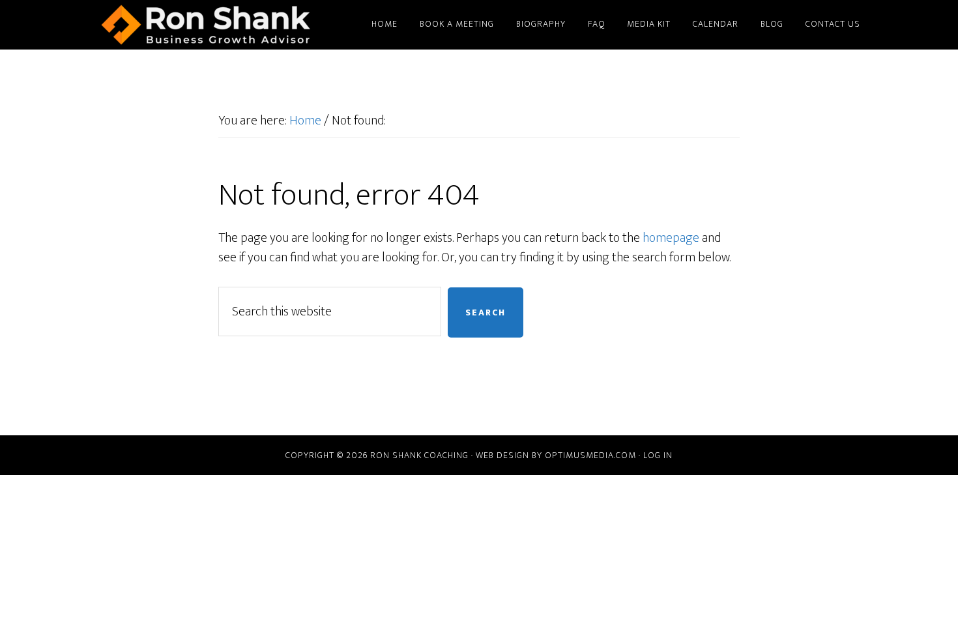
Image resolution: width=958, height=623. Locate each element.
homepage (671, 238)
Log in (658, 455)
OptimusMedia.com (590, 455)
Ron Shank (205, 25)
